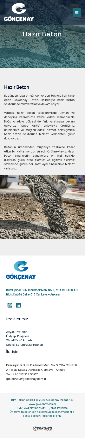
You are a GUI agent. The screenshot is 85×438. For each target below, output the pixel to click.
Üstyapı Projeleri (17, 336)
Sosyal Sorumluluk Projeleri (24, 345)
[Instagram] (10, 305)
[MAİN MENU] (77, 12)
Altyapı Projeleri (16, 332)
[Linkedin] (18, 305)
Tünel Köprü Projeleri (20, 340)
